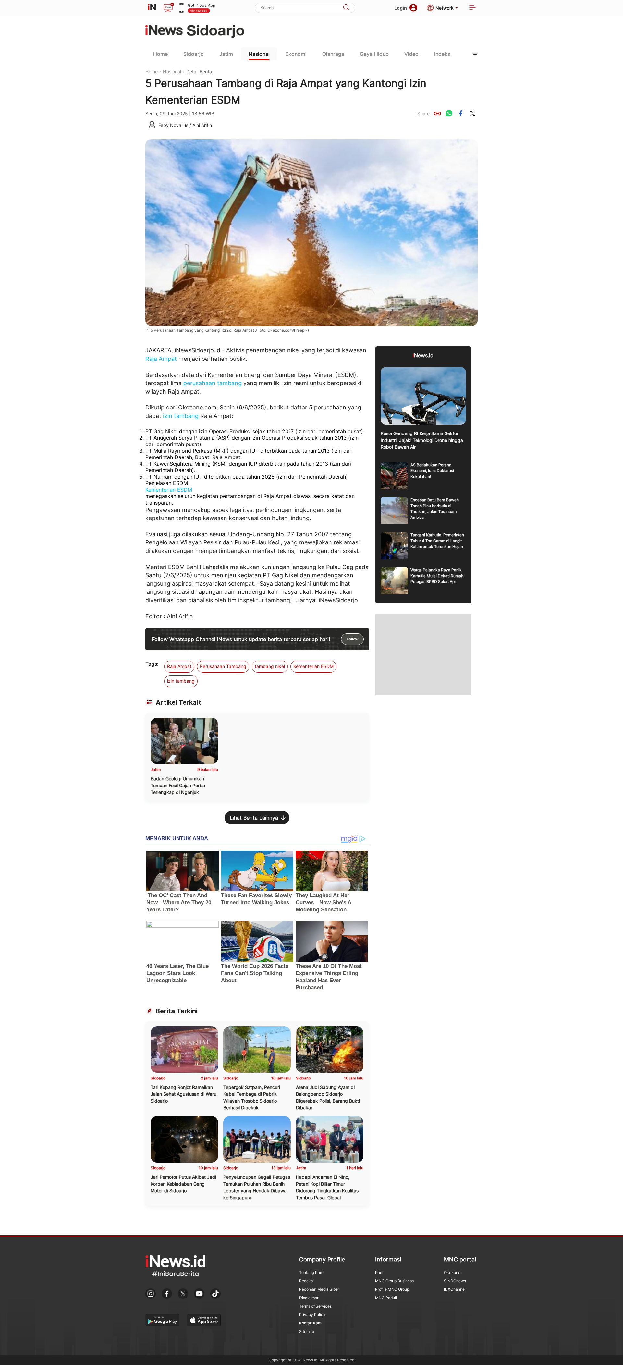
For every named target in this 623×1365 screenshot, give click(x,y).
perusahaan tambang (212, 383)
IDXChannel (455, 1289)
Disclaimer (308, 1297)
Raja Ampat (161, 358)
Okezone (452, 1272)
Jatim (226, 54)
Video (411, 54)
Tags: (151, 664)
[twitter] (472, 113)
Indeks (442, 54)
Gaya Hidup (374, 54)
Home (160, 54)
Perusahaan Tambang (223, 666)
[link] (437, 113)
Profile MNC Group (392, 1289)
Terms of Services (315, 1306)
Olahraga (333, 54)
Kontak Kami (310, 1323)
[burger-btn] (472, 8)
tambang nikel (270, 666)
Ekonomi (296, 54)
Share (423, 113)
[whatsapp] (449, 113)
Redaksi (306, 1280)
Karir (379, 1272)
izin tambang (181, 415)
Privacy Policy (312, 1314)
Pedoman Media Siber (319, 1289)
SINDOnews (455, 1280)
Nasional (259, 54)
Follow (352, 639)
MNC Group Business (394, 1280)
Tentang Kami (311, 1272)
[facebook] (461, 113)
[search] (346, 8)
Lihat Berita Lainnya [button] (254, 817)
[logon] (151, 8)
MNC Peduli (386, 1297)
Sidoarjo (193, 54)
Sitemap (306, 1331)
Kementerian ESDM (168, 489)
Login (400, 8)
